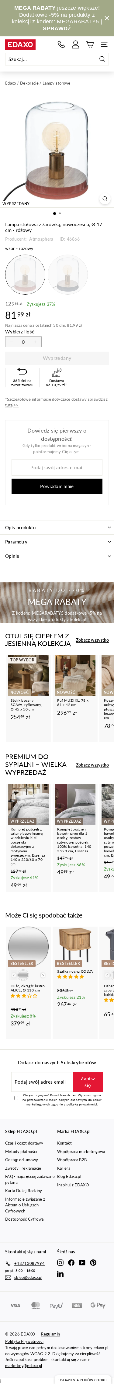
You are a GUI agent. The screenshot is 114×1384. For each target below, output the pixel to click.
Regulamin (50, 1334)
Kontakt (64, 1143)
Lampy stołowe (57, 83)
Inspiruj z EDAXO (73, 1184)
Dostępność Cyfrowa (24, 1219)
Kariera (63, 1168)
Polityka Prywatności (24, 1341)
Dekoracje (29, 83)
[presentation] (43, 975)
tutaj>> (12, 405)
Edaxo (10, 83)
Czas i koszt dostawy (24, 1143)
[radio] (25, 275)
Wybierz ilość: (20, 331)
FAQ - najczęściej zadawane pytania (30, 1179)
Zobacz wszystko (92, 640)
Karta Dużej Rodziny (23, 1190)
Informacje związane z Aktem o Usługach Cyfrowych (25, 1205)
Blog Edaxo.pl (69, 1176)
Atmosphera (41, 239)
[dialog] (83, 1379)
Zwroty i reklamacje (23, 1168)
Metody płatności (21, 1151)
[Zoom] (105, 198)
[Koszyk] (90, 44)
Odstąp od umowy (21, 1159)
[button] (25, 995)
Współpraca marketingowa (81, 1151)
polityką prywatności (82, 1104)
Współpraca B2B (72, 1159)
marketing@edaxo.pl (23, 1365)
